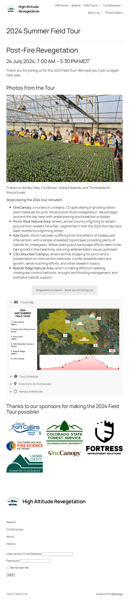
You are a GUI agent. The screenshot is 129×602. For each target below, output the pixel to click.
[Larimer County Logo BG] (24, 463)
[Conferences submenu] (121, 5)
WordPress (117, 593)
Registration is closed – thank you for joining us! (64, 290)
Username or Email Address (23, 554)
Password (12, 561)
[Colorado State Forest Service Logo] (64, 432)
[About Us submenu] (101, 12)
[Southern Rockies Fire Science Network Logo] (24, 446)
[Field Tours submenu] (99, 5)
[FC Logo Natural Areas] (24, 429)
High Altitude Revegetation (28, 9)
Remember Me (19, 567)
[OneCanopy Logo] (64, 453)
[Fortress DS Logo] (104, 437)
